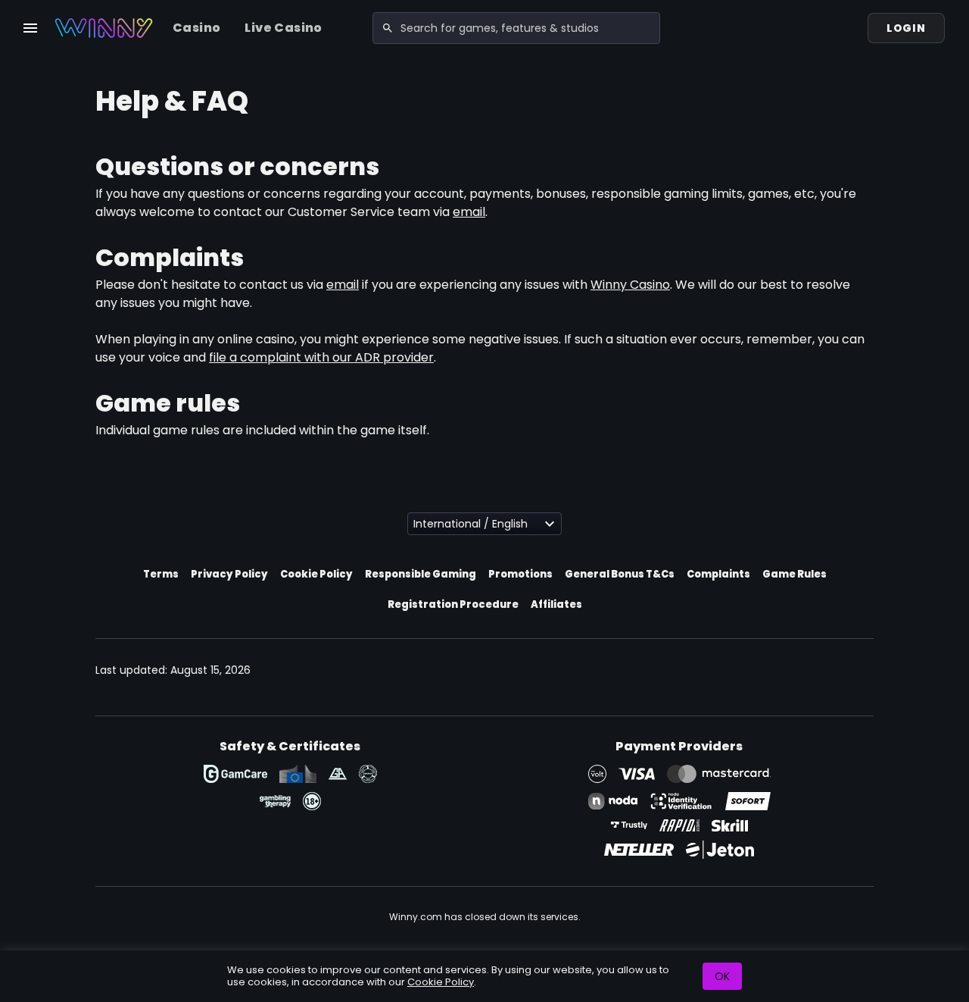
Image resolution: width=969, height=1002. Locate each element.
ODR (297, 774)
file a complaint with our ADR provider (321, 357)
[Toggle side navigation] (30, 28)
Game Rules (794, 574)
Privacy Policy (229, 574)
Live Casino (283, 27)
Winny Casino (630, 284)
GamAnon (368, 774)
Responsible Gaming (420, 574)
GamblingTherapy (275, 801)
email (469, 212)
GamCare (235, 774)
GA (338, 774)
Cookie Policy (316, 574)
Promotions (520, 574)
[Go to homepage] (104, 28)
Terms (161, 574)
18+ (312, 801)
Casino (196, 27)
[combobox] (516, 28)
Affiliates (556, 604)
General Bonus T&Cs (620, 574)
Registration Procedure (453, 604)
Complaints (718, 574)
